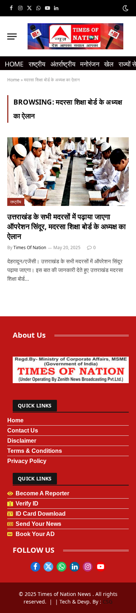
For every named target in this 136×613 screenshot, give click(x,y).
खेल (108, 64)
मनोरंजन (89, 64)
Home (14, 64)
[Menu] (12, 36)
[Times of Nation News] (75, 36)
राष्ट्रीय (37, 64)
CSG (107, 601)
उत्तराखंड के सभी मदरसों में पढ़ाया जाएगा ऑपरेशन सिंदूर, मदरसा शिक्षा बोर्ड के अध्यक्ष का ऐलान (66, 226)
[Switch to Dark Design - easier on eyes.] (125, 8)
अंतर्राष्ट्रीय (62, 64)
